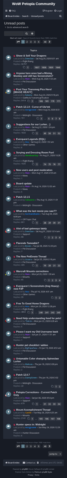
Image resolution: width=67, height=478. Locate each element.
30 (54, 222)
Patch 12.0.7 (23, 375)
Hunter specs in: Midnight (31, 424)
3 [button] (30, 41)
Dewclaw (29, 58)
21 (54, 265)
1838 (44, 67)
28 (45, 222)
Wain (27, 78)
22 (59, 265)
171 (58, 101)
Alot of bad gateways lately (31, 228)
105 (41, 418)
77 (59, 164)
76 (54, 164)
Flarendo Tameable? (27, 243)
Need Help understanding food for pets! (38, 318)
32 (49, 404)
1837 (37, 67)
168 (41, 101)
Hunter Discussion (31, 433)
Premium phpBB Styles (43, 472)
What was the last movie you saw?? (36, 211)
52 (59, 133)
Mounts (26, 277)
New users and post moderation (34, 170)
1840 (58, 67)
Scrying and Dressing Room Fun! (35, 152)
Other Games (29, 144)
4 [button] (34, 41)
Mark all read (15, 38)
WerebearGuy (31, 155)
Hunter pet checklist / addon (32, 345)
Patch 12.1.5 (23, 197)
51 (54, 133)
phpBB (24, 469)
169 (46, 101)
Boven (28, 246)
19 (45, 265)
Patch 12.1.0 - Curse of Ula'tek (33, 107)
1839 (51, 67)
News (25, 175)
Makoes (29, 364)
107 (52, 418)
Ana (27, 142)
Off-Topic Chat (29, 219)
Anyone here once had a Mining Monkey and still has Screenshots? (33, 74)
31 (59, 222)
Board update (24, 183)
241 (46, 312)
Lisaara (28, 259)
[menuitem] (12, 11)
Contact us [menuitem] (30, 462)
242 (52, 312)
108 (58, 418)
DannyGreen (31, 377)
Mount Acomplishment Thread (33, 410)
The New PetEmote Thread (31, 256)
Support (26, 234)
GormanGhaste (32, 214)
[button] (18, 42)
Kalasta (28, 95)
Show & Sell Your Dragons (31, 55)
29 (49, 222)
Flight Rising (28, 61)
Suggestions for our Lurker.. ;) (33, 124)
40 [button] (45, 41)
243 (58, 312)
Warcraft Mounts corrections (32, 271)
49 (45, 133)
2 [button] (26, 41)
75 (49, 164)
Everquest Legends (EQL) (30, 139)
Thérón (28, 321)
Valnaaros (30, 199)
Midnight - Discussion (32, 115)
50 (49, 133)
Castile (28, 412)
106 (46, 418)
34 (59, 404)
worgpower (30, 109)
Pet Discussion (29, 81)
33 (54, 404)
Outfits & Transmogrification (36, 97)
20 (49, 265)
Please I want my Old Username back (37, 331)
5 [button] (38, 41)
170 (52, 101)
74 (45, 164)
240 (41, 312)
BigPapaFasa (31, 348)
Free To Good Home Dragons (32, 303)
